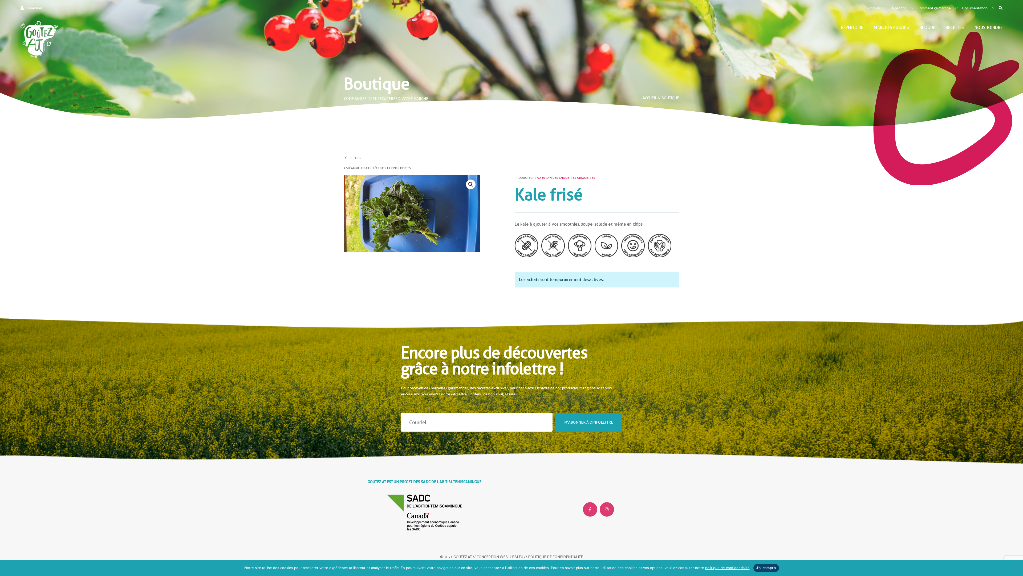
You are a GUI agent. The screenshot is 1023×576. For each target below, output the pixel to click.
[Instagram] (607, 509)
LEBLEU (516, 557)
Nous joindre (988, 27)
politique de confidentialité (727, 568)
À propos (899, 8)
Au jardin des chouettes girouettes (566, 178)
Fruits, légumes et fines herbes (386, 168)
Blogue (927, 27)
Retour (355, 158)
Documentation (975, 8)
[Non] (1016, 568)
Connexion (33, 8)
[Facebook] (590, 509)
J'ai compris (766, 568)
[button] (471, 184)
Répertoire (852, 27)
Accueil (874, 8)
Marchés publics (891, 27)
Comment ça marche (934, 8)
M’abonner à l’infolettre (588, 422)
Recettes (955, 27)
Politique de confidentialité (555, 557)
